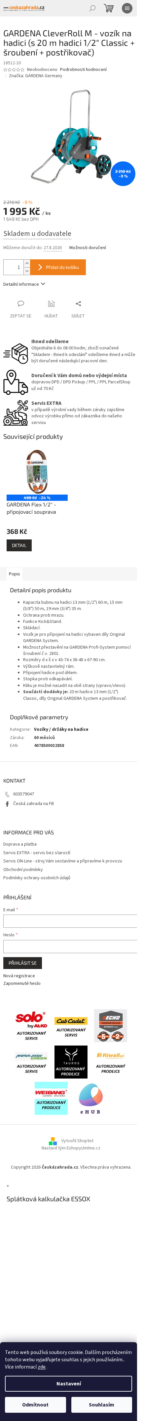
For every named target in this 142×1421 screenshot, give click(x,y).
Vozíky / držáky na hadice (61, 729)
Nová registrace (19, 976)
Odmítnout (35, 1404)
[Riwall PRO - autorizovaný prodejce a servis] (110, 1062)
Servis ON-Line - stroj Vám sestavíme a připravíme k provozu (62, 861)
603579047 (23, 794)
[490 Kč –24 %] (37, 472)
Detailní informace (21, 284)
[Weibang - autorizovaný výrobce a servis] (51, 1098)
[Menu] (127, 8)
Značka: (35, 76)
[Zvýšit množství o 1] (26, 263)
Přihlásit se (23, 963)
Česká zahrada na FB (33, 803)
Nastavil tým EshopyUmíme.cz (71, 1148)
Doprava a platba (20, 844)
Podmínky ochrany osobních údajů (36, 878)
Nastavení (68, 1383)
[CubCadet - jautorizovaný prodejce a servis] (71, 1025)
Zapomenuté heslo (22, 984)
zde (42, 1367)
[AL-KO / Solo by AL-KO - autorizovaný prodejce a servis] (31, 1025)
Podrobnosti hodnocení (83, 70)
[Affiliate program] (90, 1098)
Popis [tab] (14, 574)
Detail (19, 545)
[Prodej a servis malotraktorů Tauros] (71, 1062)
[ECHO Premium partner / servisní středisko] (110, 1025)
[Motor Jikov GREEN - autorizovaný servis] (31, 1062)
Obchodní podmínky (23, 869)
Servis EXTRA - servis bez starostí (36, 853)
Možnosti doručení (87, 248)
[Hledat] (92, 8)
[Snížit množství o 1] (26, 271)
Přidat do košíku (62, 267)
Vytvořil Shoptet (77, 1141)
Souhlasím (101, 1404)
